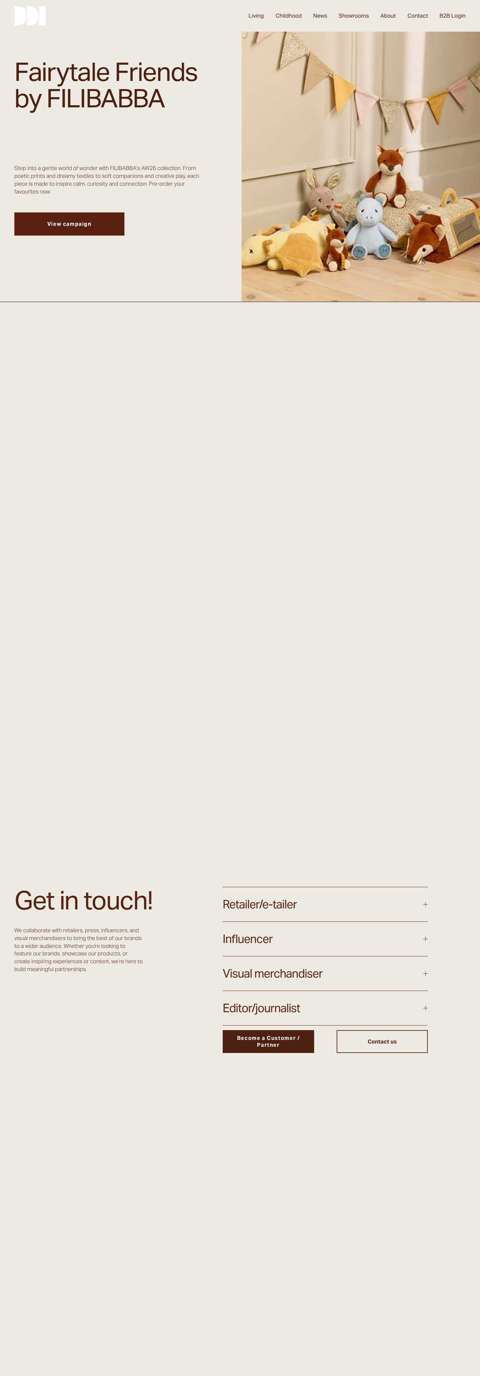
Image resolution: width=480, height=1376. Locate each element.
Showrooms (354, 15)
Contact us (382, 1041)
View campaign (69, 224)
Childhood (289, 15)
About (388, 15)
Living (256, 15)
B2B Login (453, 15)
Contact (418, 15)
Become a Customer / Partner (268, 1041)
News (320, 15)
